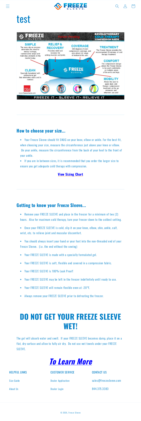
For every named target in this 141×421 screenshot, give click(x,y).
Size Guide (14, 380)
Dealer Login (56, 389)
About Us (13, 389)
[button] (8, 6)
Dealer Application (59, 380)
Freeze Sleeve (74, 412)
